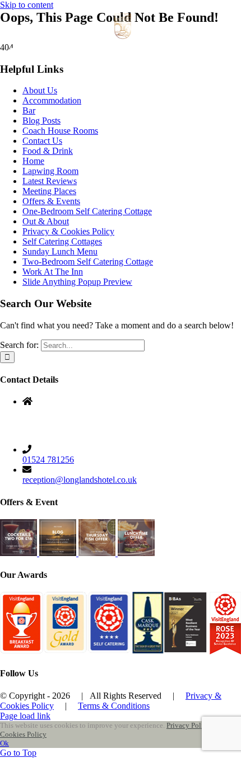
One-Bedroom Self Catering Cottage (87, 211)
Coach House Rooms (60, 130)
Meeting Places (49, 191)
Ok (4, 743)
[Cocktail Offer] (19, 553)
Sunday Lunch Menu (60, 251)
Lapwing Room (50, 171)
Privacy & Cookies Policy (68, 231)
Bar (28, 110)
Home (33, 161)
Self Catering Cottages (62, 241)
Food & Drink (47, 151)
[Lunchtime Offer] (136, 553)
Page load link (25, 716)
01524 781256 (48, 459)
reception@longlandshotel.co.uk (79, 479)
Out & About (45, 221)
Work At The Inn (52, 271)
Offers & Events (51, 201)
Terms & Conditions (114, 705)
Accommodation (51, 100)
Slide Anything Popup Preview (77, 281)
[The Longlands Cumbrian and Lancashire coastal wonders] (58, 553)
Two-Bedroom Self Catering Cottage (87, 261)
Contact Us (42, 140)
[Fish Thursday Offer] (98, 553)
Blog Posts (41, 120)
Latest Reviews (49, 181)
